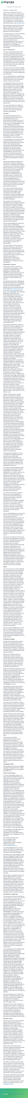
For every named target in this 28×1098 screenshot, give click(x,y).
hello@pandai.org (12, 845)
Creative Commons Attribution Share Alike (13, 289)
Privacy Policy (20, 23)
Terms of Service (12, 1094)
